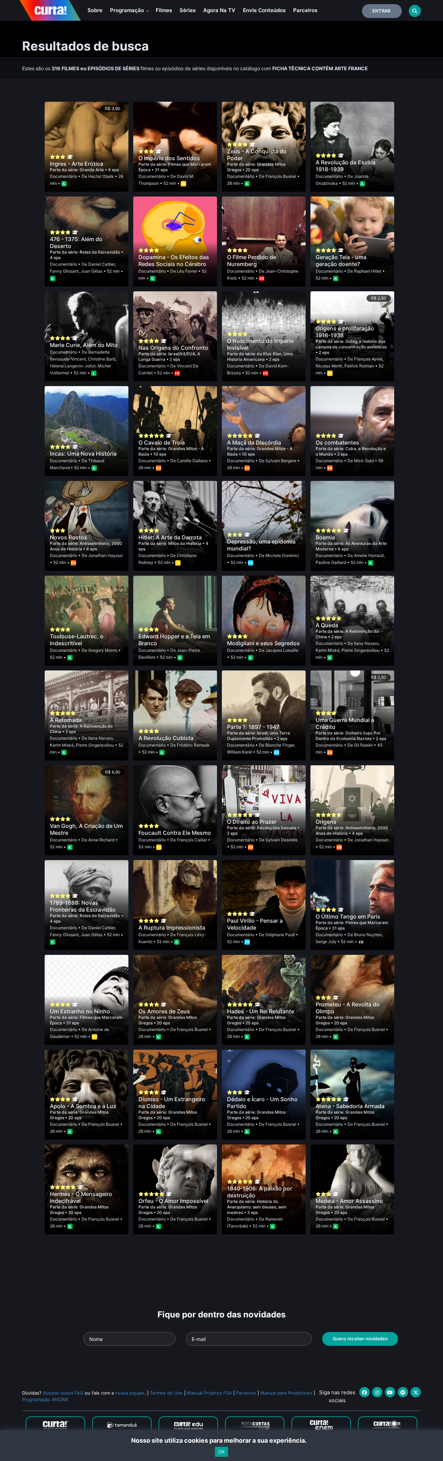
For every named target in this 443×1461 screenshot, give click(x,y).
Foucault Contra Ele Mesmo (174, 832)
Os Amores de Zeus (164, 1011)
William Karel (239, 752)
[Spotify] (403, 1392)
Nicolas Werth (329, 365)
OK (221, 1451)
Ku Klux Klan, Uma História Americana (260, 356)
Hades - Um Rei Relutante (260, 1011)
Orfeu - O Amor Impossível (173, 1200)
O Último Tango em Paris (348, 916)
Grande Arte (92, 169)
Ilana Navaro (366, 643)
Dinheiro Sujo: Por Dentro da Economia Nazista (348, 735)
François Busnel (280, 176)
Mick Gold (364, 460)
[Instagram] (377, 1392)
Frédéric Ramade (193, 745)
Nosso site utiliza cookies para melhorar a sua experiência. (221, 1440)
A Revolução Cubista (165, 737)
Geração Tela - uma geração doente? (341, 260)
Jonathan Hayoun (105, 555)
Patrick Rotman (359, 365)
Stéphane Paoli (280, 934)
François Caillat (192, 839)
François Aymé (368, 359)
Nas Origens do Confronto (173, 347)
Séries (188, 10)
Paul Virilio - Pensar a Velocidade (255, 924)
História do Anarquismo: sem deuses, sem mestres (257, 1207)
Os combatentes (337, 442)
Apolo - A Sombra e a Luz (83, 1106)
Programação (127, 10)
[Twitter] (415, 1392)
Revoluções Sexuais (277, 827)
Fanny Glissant (64, 271)
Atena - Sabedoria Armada (350, 1106)
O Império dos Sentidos (169, 158)
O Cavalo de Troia (161, 442)
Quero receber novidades (360, 1338)
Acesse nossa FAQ (63, 1393)
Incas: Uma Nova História (83, 453)
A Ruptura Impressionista (171, 927)
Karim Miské (328, 650)
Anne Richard (101, 839)
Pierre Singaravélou (361, 650)
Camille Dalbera (192, 460)
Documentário (63, 176)
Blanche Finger (279, 745)
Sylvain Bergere (280, 460)
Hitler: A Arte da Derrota (170, 537)
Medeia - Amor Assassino (349, 1200)
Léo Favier (187, 271)
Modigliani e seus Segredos (263, 643)
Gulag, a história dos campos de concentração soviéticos (351, 344)
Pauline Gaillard (331, 562)
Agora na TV (219, 10)
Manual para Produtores (286, 1393)
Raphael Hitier (367, 271)
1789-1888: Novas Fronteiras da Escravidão (83, 906)
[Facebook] (364, 1392)
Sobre (95, 10)
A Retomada (66, 719)
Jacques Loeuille (281, 650)
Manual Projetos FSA (209, 1393)
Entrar (381, 10)
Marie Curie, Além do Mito (84, 344)
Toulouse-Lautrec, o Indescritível (76, 640)
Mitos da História (185, 543)
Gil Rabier (363, 745)
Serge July (326, 941)
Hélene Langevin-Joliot (73, 365)
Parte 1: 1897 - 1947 (253, 726)
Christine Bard (101, 359)
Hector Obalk (101, 176)
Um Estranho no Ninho (80, 1011)
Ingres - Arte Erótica (76, 163)
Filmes (164, 10)
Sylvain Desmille (281, 839)
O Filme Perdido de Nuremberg (251, 260)
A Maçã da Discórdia (254, 442)
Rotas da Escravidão (100, 252)
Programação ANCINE (45, 1399)
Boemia (325, 537)
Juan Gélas (91, 271)
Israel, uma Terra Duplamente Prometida (258, 735)
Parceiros (305, 10)
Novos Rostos (68, 537)
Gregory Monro (102, 650)
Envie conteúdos (264, 10)
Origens (326, 821)
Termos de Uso (166, 1393)
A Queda (327, 625)
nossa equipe (129, 1393)
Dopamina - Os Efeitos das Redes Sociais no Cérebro (173, 260)
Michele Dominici (282, 555)
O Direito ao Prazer (252, 821)
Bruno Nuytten (368, 934)
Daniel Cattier (101, 264)
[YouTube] (390, 1392)
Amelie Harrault (369, 555)
